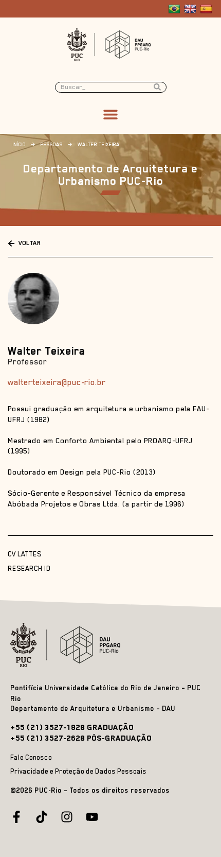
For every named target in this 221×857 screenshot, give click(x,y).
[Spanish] (207, 9)
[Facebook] (16, 817)
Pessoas (52, 144)
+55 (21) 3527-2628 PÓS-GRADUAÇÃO (81, 737)
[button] (110, 114)
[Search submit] (160, 87)
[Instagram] (67, 817)
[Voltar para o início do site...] (67, 645)
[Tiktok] (41, 817)
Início (19, 144)
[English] (191, 9)
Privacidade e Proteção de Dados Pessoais (78, 771)
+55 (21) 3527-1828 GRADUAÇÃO (72, 727)
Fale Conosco (31, 757)
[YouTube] (92, 817)
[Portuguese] (175, 9)
